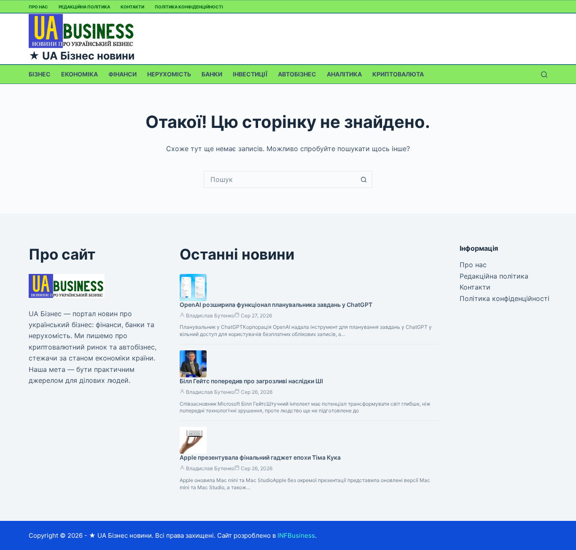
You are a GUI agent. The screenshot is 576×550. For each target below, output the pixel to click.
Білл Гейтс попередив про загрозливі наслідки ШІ (251, 381)
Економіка (79, 74)
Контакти (132, 6)
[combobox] (280, 179)
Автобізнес (297, 74)
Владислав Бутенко (210, 315)
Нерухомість (169, 74)
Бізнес (40, 74)
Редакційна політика (84, 6)
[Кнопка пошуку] (364, 179)
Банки (212, 74)
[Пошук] (544, 74)
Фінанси (122, 74)
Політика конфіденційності (189, 6)
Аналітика (344, 74)
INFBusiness (296, 535)
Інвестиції (250, 74)
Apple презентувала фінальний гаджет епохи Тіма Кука (260, 457)
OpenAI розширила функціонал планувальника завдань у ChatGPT (276, 304)
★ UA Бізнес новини (82, 55)
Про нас (38, 6)
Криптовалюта (398, 74)
